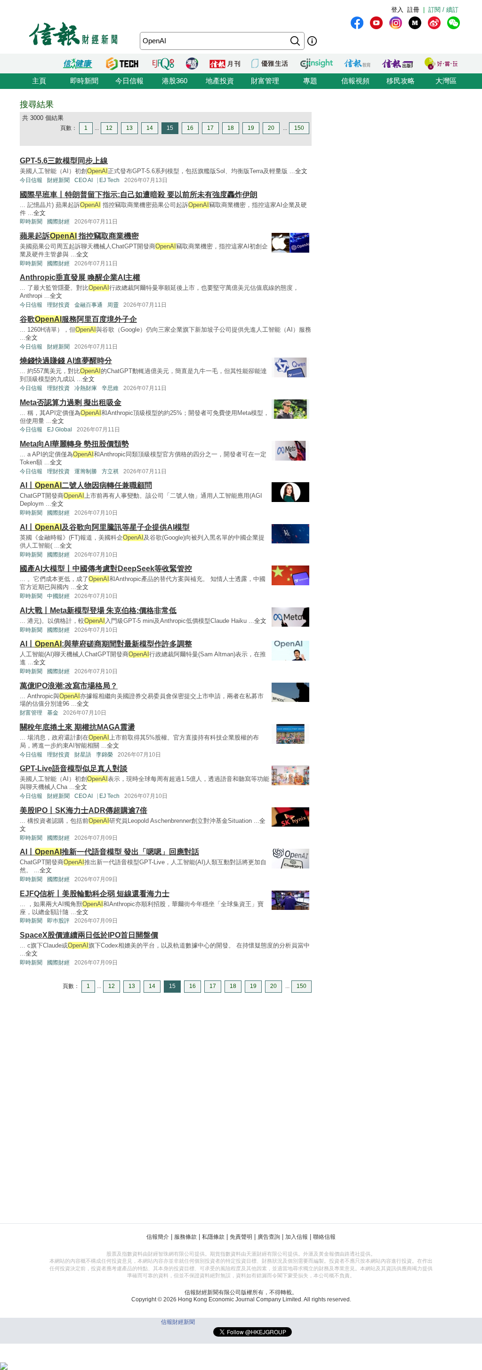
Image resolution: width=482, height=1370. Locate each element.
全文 (301, 171)
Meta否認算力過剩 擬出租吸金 (70, 402)
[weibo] (434, 22)
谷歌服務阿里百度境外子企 (78, 319)
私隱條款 (213, 1237)
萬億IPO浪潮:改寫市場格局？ (69, 686)
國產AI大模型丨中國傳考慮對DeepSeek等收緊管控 (106, 569)
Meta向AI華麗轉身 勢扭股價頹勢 (74, 444)
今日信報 (129, 81)
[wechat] (453, 22)
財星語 (82, 754)
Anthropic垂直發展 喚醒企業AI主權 (80, 277)
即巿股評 (58, 920)
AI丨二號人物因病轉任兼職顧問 (86, 485)
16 (190, 128)
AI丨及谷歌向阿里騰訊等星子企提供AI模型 (105, 527)
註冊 (413, 9)
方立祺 (110, 471)
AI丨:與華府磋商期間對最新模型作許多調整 (106, 644)
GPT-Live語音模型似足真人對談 (74, 769)
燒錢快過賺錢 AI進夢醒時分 (66, 361)
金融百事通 (88, 305)
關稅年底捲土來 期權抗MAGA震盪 (77, 727)
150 (299, 128)
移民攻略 (400, 81)
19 (251, 128)
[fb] (357, 22)
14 (149, 128)
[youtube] (376, 22)
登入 (397, 9)
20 (271, 128)
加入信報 (296, 1237)
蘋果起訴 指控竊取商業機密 (79, 236)
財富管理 (265, 81)
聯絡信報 (324, 1237)
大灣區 (446, 81)
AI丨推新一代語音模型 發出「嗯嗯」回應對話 (109, 852)
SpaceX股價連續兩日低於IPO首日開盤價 (89, 935)
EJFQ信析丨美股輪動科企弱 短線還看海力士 (94, 894)
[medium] (415, 22)
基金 (52, 712)
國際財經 (58, 221)
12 (109, 128)
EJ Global (59, 429)
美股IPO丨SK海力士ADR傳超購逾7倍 (83, 810)
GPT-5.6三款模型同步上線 (64, 161)
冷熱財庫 (85, 388)
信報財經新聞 (178, 1322)
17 (210, 128)
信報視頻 (355, 81)
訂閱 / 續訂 (443, 9)
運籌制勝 (85, 471)
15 (170, 128)
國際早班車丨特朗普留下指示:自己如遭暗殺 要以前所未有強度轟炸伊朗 (138, 195)
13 (129, 128)
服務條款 (185, 1237)
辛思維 (110, 388)
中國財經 (58, 596)
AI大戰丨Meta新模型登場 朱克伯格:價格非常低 (98, 610)
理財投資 (58, 305)
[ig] (395, 22)
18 (230, 128)
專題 (310, 81)
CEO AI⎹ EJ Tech (97, 180)
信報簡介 (157, 1237)
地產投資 (220, 81)
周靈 (113, 305)
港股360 (174, 81)
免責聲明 (241, 1237)
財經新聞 (58, 180)
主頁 (39, 81)
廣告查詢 (268, 1237)
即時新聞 (84, 81)
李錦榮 (104, 754)
